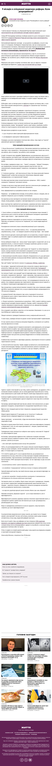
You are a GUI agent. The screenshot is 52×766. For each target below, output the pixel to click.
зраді (14, 118)
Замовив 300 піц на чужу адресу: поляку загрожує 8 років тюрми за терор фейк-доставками (12, 707)
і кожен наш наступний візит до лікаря (29, 64)
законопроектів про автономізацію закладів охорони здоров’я (20, 32)
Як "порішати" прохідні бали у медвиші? (13, 570)
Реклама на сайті (9, 732)
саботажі (26, 105)
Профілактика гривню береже (11, 580)
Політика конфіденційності (21, 732)
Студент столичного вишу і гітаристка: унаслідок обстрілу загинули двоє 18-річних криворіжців (37, 657)
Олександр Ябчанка (16, 19)
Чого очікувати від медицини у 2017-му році (14, 576)
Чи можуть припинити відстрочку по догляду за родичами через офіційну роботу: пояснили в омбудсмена (12, 682)
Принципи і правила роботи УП (22, 734)
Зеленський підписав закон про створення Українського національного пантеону (37, 707)
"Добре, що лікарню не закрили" (11, 573)
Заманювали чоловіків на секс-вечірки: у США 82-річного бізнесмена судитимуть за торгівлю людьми (37, 682)
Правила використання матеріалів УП (38, 732)
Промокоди (34, 734)
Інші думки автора (9, 564)
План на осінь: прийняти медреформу (13, 567)
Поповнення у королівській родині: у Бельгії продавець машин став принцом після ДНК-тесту (12, 656)
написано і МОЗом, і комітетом (35, 263)
